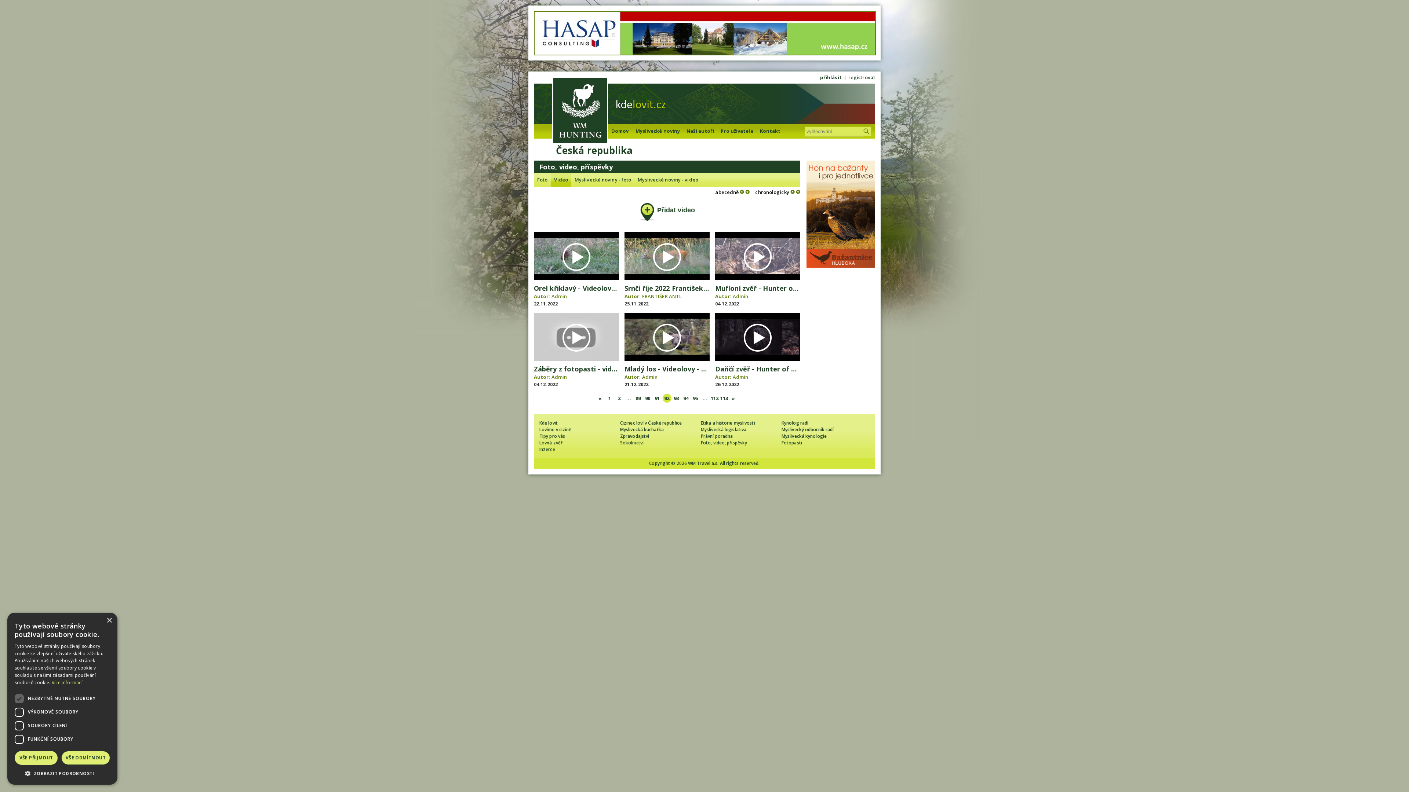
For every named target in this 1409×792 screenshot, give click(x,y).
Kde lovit (548, 423)
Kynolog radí (795, 423)
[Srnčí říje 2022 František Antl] (667, 278)
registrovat (861, 77)
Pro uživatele (737, 131)
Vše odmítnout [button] (86, 758)
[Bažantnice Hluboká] (841, 266)
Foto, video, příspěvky (724, 443)
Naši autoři (700, 131)
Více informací (67, 682)
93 (676, 398)
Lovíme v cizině (555, 429)
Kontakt (770, 131)
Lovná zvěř (550, 443)
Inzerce (547, 449)
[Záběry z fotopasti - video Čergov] (576, 359)
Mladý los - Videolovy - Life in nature (686, 368)
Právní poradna (717, 436)
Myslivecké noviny (658, 131)
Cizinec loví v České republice (651, 423)
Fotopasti (792, 443)
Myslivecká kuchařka (642, 429)
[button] (62, 773)
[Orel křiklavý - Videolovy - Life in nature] (576, 278)
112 (714, 398)
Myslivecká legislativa (723, 429)
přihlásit (831, 77)
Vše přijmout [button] (36, 758)
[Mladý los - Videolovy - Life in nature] (667, 359)
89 (638, 398)
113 (724, 398)
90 (647, 398)
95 (695, 398)
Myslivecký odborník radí (808, 429)
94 (685, 398)
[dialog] (62, 699)
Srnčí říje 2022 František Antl (672, 288)
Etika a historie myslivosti (728, 423)
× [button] (109, 620)
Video (561, 179)
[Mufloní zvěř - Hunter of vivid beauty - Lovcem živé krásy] (757, 278)
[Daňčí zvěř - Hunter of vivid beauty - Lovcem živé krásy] (757, 359)
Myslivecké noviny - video (668, 179)
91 (657, 398)
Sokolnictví (632, 443)
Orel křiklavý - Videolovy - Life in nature (600, 288)
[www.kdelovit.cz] (580, 111)
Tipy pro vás (552, 436)
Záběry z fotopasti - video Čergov (590, 368)
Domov (620, 131)
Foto (542, 179)
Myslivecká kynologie (804, 436)
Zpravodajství (634, 436)
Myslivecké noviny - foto (603, 179)
